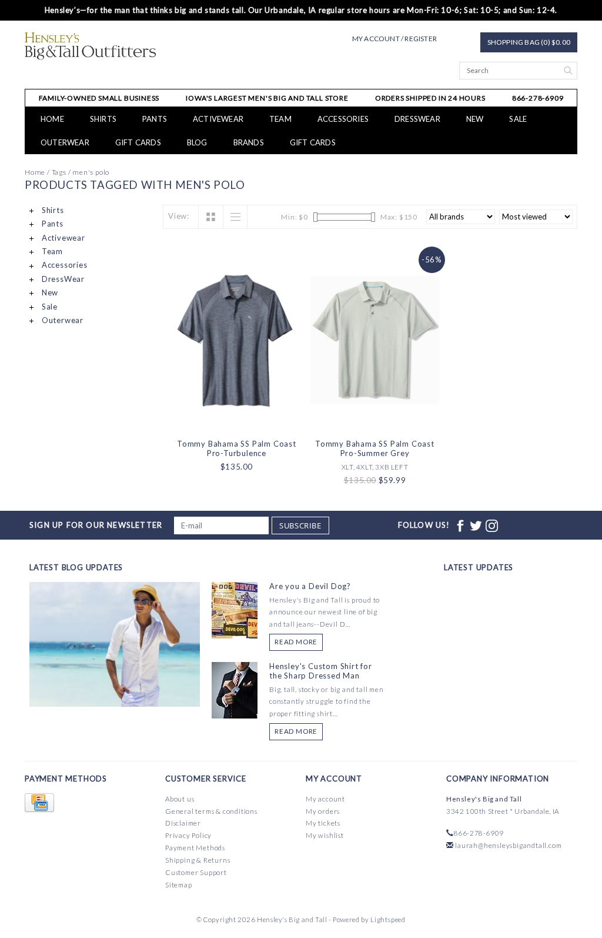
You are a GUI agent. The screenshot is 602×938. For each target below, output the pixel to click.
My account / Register (394, 38)
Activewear (218, 119)
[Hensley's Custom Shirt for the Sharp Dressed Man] (234, 689)
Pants (154, 119)
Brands (248, 142)
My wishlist (325, 835)
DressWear (417, 119)
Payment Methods (195, 847)
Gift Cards (313, 142)
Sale (518, 119)
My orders (323, 811)
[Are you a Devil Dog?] (234, 609)
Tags (59, 172)
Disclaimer (183, 823)
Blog (197, 142)
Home (52, 119)
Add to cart (237, 418)
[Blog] (114, 688)
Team (280, 119)
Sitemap (178, 885)
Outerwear (65, 142)
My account (325, 799)
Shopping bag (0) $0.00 (528, 42)
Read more (296, 642)
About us (179, 799)
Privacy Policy (188, 835)
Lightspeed (388, 919)
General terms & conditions (211, 811)
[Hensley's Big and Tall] (90, 46)
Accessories (343, 119)
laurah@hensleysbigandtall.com (508, 845)
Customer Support (196, 872)
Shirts (103, 119)
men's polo (90, 172)
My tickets (323, 823)
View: (178, 216)
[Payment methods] (39, 803)
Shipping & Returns (197, 860)
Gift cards (138, 142)
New (475, 119)
